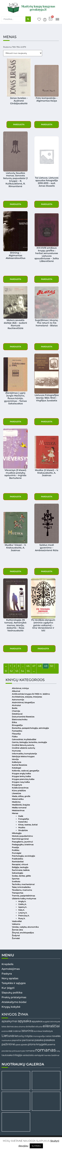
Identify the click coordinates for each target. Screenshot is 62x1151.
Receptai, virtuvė (20, 864)
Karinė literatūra (19, 765)
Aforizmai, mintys (20, 688)
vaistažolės (28, 1055)
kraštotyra (48, 1031)
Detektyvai (17, 714)
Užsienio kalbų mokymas (24, 898)
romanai (30, 1050)
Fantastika (17, 731)
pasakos (49, 1040)
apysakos (37, 1021)
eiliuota (38, 1026)
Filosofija (16, 733)
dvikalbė (30, 1026)
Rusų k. (21, 918)
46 (28, 665)
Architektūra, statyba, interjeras (27, 697)
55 (28, 671)
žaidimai (55, 1055)
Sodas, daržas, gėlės (21, 876)
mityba (28, 1035)
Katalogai (16, 768)
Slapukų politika (12, 992)
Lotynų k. (22, 913)
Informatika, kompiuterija (24, 753)
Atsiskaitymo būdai (14, 1002)
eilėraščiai (51, 1026)
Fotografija (23, 819)
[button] (57, 19)
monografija (39, 1036)
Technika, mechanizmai (23, 884)
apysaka (24, 1021)
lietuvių (19, 1035)
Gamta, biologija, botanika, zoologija (29, 742)
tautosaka (7, 1055)
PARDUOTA (18, 124)
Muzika (21, 827)
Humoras (16, 751)
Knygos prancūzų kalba (23, 779)
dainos (10, 1026)
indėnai (17, 1031)
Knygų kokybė (11, 1006)
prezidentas (7, 1051)
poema (51, 1044)
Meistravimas (18, 810)
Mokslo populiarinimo (22, 836)
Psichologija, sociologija (23, 856)
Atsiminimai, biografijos (23, 702)
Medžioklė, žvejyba (21, 805)
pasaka (38, 1040)
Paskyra (7, 973)
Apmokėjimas (11, 968)
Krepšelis (7, 964)
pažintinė (8, 1044)
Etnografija (17, 725)
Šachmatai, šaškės (21, 870)
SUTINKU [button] (36, 1146)
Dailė (20, 816)
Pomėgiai (16, 853)
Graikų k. (22, 904)
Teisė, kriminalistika (21, 887)
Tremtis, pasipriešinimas (23, 895)
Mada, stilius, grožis (21, 796)
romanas (45, 1050)
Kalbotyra (16, 762)
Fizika (14, 736)
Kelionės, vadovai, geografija (25, 770)
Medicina (16, 802)
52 (11, 671)
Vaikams (16, 924)
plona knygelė (37, 1044)
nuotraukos (6, 1040)
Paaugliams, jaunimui (22, 841)
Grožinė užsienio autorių (23, 748)
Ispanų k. (22, 907)
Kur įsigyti (8, 987)
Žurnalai (16, 938)
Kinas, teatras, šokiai (28, 824)
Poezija (15, 847)
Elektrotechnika (19, 719)
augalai (46, 1021)
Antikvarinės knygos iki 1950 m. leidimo (31, 694)
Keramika (23, 822)
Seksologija (17, 873)
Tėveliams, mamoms (22, 890)
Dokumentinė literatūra (23, 716)
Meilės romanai (19, 807)
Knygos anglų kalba (21, 773)
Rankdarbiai (18, 861)
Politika (15, 850)
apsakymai (9, 1021)
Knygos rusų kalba (21, 782)
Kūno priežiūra (19, 790)
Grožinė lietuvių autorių (23, 745)
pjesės (24, 1044)
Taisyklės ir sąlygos (14, 983)
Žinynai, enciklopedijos (23, 932)
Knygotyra (17, 785)
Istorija (15, 759)
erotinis (5, 1031)
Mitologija (16, 833)
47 (33, 665)
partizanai (28, 1040)
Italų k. (21, 910)
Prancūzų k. (24, 915)
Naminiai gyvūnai (20, 839)
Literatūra (16, 793)
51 (6, 671)
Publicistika (17, 859)
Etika (14, 722)
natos (48, 1036)
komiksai (38, 1031)
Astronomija (18, 699)
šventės (47, 1055)
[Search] (28, 19)
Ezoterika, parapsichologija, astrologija (30, 728)
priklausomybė (18, 1051)
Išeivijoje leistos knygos (23, 756)
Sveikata (16, 881)
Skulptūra (23, 830)
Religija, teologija (20, 867)
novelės (56, 1036)
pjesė (17, 1044)
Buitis (14, 708)
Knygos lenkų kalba (21, 776)
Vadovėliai (17, 921)
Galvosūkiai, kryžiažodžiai (24, 739)
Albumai (16, 691)
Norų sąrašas (10, 978)
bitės (4, 1026)
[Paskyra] (45, 20)
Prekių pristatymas (14, 997)
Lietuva (8, 1036)
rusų (58, 1051)
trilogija (17, 1055)
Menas (15, 813)
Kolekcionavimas (20, 787)
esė (10, 1030)
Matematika (18, 799)
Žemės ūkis (17, 930)
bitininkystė (55, 1022)
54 (22, 671)
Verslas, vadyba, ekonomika (25, 927)
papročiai (17, 1040)
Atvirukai (16, 705)
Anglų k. (22, 901)
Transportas (17, 893)
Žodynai (16, 935)
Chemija (16, 711)
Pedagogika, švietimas (23, 844)
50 (51, 665)
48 (39, 665)
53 (16, 671)
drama (22, 1026)
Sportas (15, 878)
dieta (16, 1026)
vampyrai (39, 1055)
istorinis (27, 1031)
